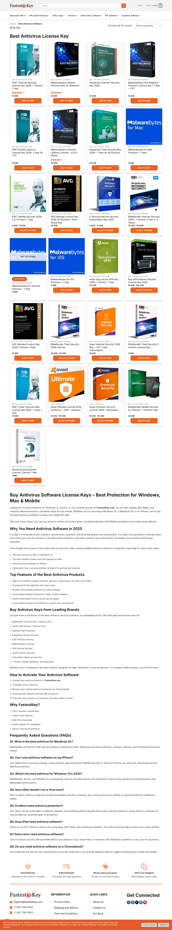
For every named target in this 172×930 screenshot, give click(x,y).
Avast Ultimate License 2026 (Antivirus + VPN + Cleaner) (66, 408)
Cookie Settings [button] (149, 925)
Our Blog (98, 913)
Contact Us (99, 907)
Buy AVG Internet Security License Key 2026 (142, 281)
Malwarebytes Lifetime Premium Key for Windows (65, 84)
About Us (98, 901)
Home (12, 23)
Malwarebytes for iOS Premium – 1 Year (62, 281)
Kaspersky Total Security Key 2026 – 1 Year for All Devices (105, 151)
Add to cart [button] (28, 101)
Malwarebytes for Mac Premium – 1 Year (140, 151)
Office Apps (57, 15)
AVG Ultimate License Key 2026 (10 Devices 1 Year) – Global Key (65, 219)
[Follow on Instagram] (132, 902)
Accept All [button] (163, 925)
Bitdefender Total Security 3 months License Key (143, 345)
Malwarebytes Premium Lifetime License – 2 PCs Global (64, 152)
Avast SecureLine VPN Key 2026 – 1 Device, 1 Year (103, 281)
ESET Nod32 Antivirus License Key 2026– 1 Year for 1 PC (27, 152)
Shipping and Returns (66, 907)
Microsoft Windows (38, 15)
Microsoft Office (17, 15)
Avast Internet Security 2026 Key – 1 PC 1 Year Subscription (104, 347)
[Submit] (124, 6)
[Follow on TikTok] (137, 902)
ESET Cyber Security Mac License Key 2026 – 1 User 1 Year (27, 410)
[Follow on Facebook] (128, 902)
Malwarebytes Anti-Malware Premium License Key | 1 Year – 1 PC (144, 85)
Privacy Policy (62, 901)
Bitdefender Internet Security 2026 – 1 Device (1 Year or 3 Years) (144, 219)
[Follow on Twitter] (141, 902)
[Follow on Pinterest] (145, 902)
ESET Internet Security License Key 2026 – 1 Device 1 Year (27, 85)
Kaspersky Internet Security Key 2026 (104, 84)
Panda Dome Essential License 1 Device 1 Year (24, 471)
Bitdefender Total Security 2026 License (65, 345)
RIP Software (111, 15)
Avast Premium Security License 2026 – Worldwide (103, 408)
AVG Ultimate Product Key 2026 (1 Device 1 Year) (26, 345)
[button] (139, 6)
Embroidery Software (91, 15)
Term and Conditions (66, 913)
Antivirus (72, 15)
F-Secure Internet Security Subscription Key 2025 (103, 218)
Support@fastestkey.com (27, 901)
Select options (28, 230)
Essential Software (130, 15)
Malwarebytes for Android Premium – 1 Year (26, 287)
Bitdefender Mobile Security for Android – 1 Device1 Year (143, 408)
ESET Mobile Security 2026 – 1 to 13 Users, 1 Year (27, 218)
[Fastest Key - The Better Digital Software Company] (23, 5)
